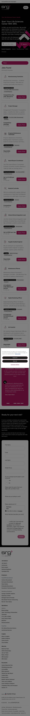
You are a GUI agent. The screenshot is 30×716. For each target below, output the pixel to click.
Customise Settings (15, 364)
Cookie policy (17, 353)
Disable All (15, 357)
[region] (15, 358)
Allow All (15, 361)
